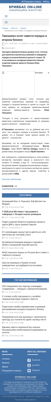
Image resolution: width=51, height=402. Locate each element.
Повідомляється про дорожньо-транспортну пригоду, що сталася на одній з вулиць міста (24, 318)
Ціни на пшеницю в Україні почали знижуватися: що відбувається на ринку (22, 264)
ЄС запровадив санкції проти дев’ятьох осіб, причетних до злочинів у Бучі (24, 233)
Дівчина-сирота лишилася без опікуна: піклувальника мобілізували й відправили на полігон (24, 330)
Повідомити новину (32, 2)
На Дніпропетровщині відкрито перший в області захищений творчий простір (22, 243)
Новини (5, 363)
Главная (5, 28)
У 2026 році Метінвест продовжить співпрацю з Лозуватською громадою (21, 212)
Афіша (5, 366)
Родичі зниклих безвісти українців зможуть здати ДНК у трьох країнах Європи (23, 223)
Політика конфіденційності (25, 400)
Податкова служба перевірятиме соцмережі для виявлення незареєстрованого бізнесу (23, 308)
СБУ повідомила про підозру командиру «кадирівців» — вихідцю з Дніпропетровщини (24, 287)
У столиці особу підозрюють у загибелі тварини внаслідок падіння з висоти (21, 297)
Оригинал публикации (11, 179)
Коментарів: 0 (9, 48)
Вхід (47, 2)
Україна (23, 28)
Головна (6, 359)
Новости (14, 28)
